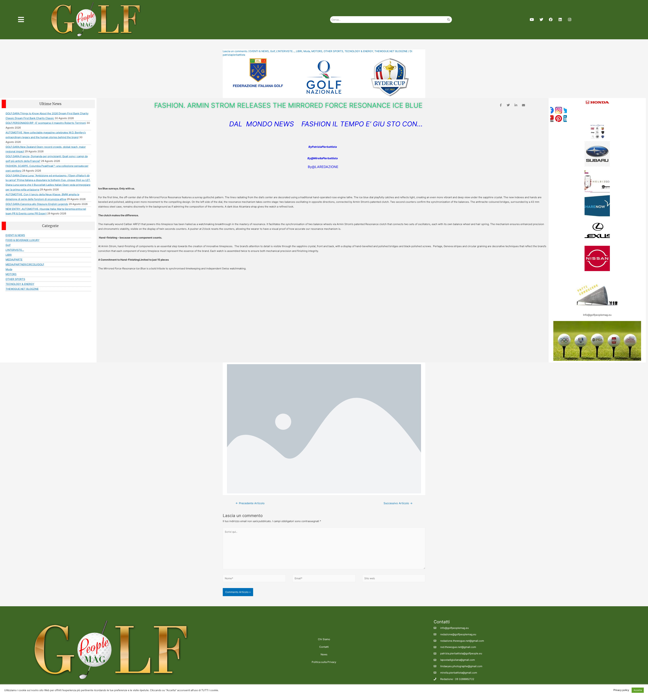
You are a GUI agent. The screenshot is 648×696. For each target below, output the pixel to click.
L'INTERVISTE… (15, 250)
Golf (272, 51)
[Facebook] (551, 19)
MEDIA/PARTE (14, 259)
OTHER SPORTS (333, 51)
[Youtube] (532, 19)
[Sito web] (393, 578)
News (324, 654)
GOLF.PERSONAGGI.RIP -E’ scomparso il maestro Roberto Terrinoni (46, 122)
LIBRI (299, 51)
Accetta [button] (638, 690)
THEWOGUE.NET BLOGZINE (391, 51)
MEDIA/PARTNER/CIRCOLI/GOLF (25, 264)
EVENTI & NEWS (259, 51)
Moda (306, 51)
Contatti (324, 646)
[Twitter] (541, 19)
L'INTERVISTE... (285, 51)
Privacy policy (621, 690)
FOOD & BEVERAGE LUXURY (22, 240)
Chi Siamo (324, 639)
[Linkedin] (560, 19)
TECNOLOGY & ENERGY (359, 51)
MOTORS (316, 51)
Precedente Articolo (250, 503)
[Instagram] (569, 19)
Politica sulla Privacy (324, 662)
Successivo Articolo (398, 503)
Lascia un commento (235, 51)
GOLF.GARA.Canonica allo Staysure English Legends (37, 204)
